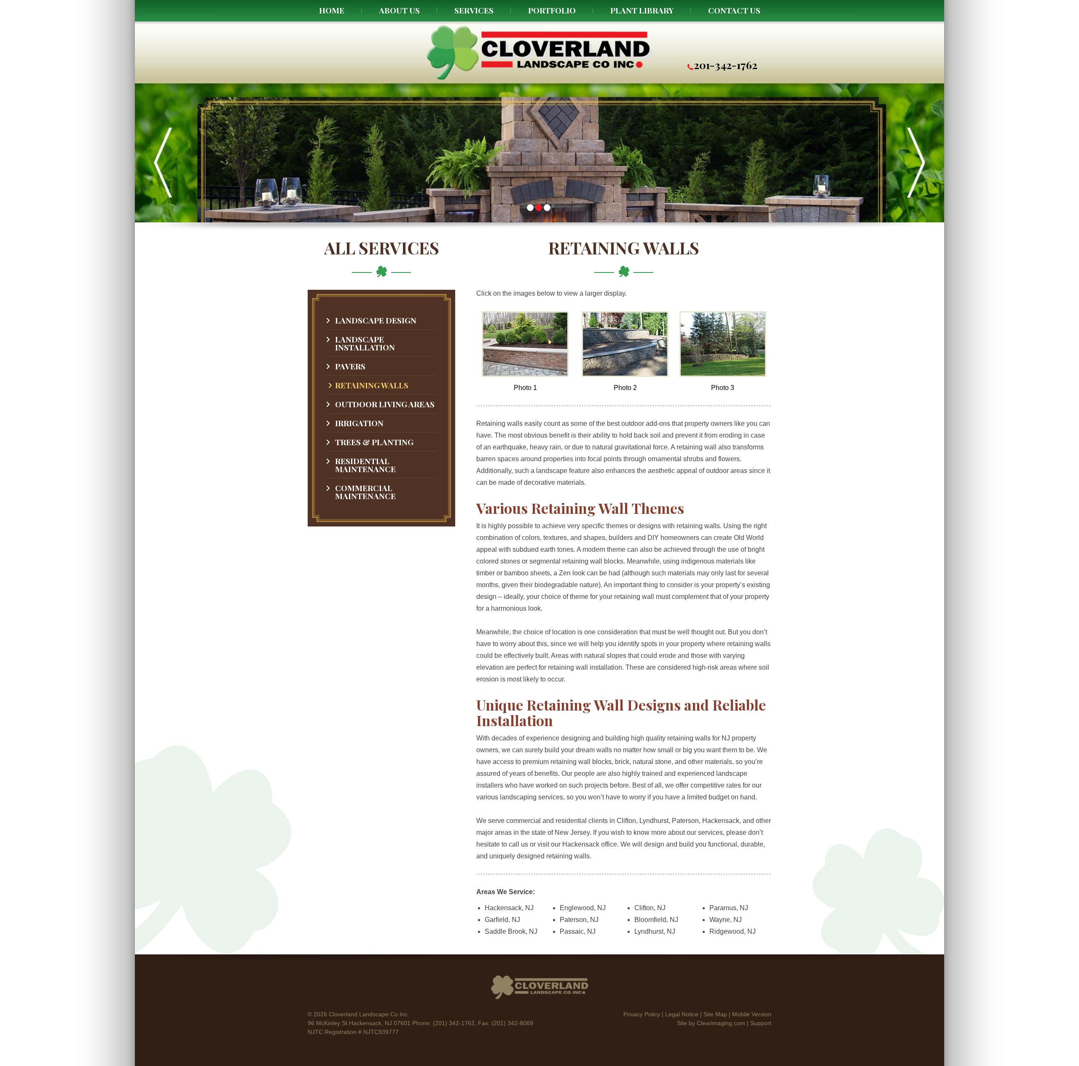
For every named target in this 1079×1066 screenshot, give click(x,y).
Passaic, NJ (578, 931)
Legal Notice (681, 1014)
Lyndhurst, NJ (654, 931)
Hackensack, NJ (509, 907)
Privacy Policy (641, 1014)
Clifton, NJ (650, 907)
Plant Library (642, 10)
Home (331, 10)
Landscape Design (375, 320)
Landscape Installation (365, 343)
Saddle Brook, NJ (511, 931)
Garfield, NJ (502, 919)
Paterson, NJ (579, 919)
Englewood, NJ (583, 907)
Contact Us (734, 10)
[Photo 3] (722, 374)
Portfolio (552, 10)
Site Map (715, 1014)
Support (760, 1023)
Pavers (350, 366)
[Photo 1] (525, 374)
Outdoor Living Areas (385, 403)
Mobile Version (751, 1014)
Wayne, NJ (725, 919)
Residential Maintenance (365, 464)
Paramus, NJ (728, 907)
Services (474, 10)
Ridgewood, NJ (732, 931)
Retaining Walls (371, 384)
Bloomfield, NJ (656, 919)
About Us (399, 10)
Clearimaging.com (721, 1023)
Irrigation (359, 422)
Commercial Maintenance (365, 491)
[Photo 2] (625, 374)
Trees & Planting (374, 441)
